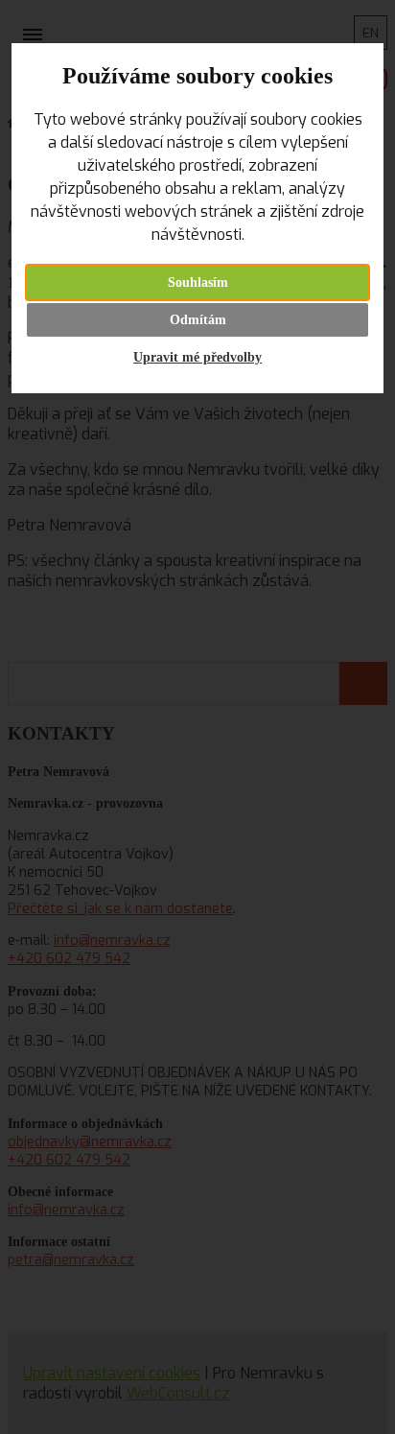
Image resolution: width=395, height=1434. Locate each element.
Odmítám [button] (198, 320)
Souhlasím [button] (198, 282)
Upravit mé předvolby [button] (197, 357)
